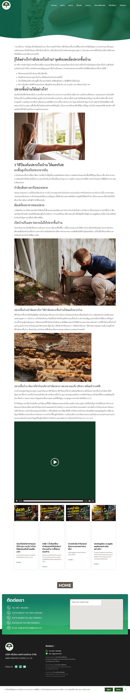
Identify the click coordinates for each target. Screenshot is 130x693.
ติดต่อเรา (123, 5)
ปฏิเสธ (109, 689)
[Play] (17, 501)
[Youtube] (24, 666)
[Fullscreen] (93, 501)
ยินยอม (118, 689)
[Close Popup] (125, 689)
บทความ (88, 5)
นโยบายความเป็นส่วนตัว (82, 689)
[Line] (20, 666)
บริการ (62, 5)
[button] (55, 462)
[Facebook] (16, 666)
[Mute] (90, 501)
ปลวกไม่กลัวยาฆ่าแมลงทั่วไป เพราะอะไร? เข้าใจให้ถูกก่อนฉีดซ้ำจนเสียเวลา (26, 547)
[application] (54, 462)
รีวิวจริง (79, 5)
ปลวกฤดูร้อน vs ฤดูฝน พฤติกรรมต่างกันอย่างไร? (103, 546)
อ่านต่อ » (19, 562)
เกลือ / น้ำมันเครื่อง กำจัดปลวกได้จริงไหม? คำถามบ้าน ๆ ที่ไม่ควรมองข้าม (51, 547)
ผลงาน (70, 5)
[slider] (53, 500)
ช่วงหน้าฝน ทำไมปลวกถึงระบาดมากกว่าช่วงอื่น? (77, 546)
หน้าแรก (54, 5)
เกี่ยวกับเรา (112, 5)
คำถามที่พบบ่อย (99, 5)
